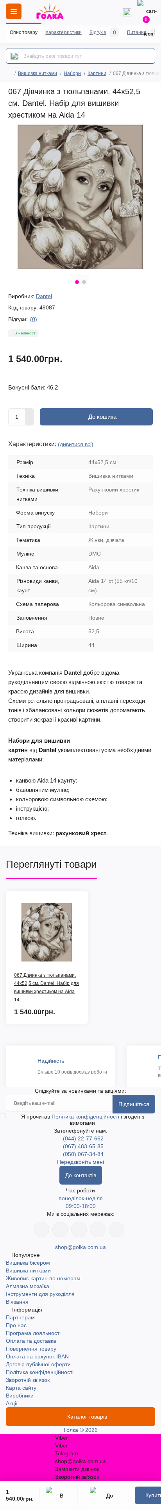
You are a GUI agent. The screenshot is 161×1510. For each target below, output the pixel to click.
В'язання (17, 1302)
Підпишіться (133, 1104)
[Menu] (13, 11)
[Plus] (29, 412)
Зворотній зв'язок (28, 1380)
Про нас (16, 1325)
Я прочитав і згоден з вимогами (82, 1119)
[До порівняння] (106, 1495)
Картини (97, 73)
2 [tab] (84, 282)
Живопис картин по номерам (43, 1278)
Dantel (44, 296)
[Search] (14, 56)
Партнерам (20, 1317)
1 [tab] (77, 282)
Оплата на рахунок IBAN (37, 1356)
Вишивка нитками (37, 73)
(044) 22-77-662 (83, 1138)
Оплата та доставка (31, 1341)
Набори (72, 73)
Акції (12, 1403)
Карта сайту (21, 1388)
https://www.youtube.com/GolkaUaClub (79, 1229)
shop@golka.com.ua (80, 1247)
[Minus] (29, 421)
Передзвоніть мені (80, 1162)
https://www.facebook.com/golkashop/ (41, 1229)
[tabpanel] (80, 197)
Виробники (20, 1395)
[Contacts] (127, 11)
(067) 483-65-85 (83, 1146)
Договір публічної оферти (38, 1364)
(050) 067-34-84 (83, 1154)
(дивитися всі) (75, 444)
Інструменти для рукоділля (40, 1294)
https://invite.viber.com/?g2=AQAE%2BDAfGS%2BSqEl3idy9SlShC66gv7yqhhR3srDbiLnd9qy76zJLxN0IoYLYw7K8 (98, 1229)
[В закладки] (58, 1495)
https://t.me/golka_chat (116, 1229)
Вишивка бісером (28, 1263)
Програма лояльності (33, 1333)
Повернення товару (31, 1349)
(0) (33, 319)
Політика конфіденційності (86, 1116)
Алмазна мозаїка (27, 1286)
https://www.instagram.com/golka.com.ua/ (60, 1229)
